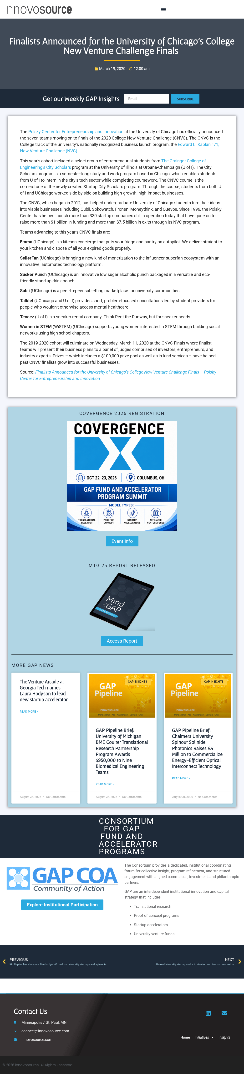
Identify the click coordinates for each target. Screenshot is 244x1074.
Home (185, 1037)
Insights (224, 1037)
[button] (164, 9)
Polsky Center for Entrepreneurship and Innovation (75, 131)
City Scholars (58, 167)
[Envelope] (224, 1013)
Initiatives (202, 1037)
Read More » (29, 711)
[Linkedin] (208, 1013)
